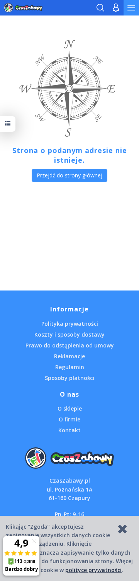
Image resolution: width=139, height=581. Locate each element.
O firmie (69, 419)
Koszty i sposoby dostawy (69, 334)
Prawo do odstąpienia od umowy (69, 345)
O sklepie (70, 408)
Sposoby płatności (69, 378)
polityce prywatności (93, 570)
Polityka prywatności (69, 323)
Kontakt (69, 430)
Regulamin (69, 367)
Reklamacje (69, 356)
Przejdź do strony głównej (69, 175)
